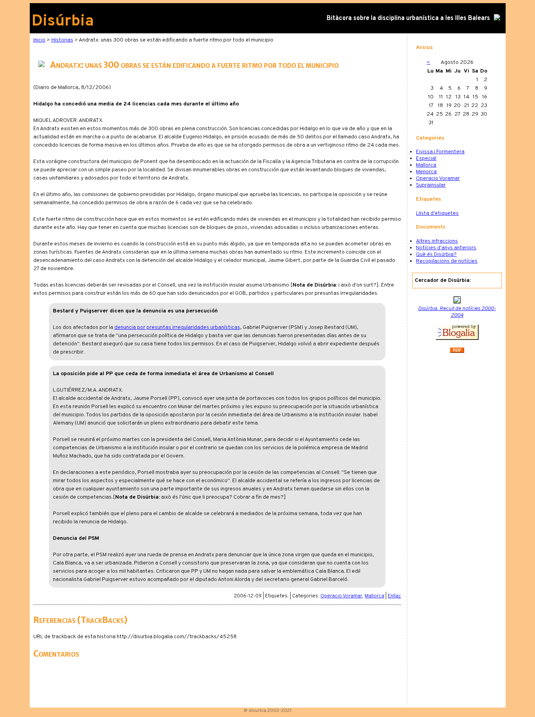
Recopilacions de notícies (446, 261)
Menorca (426, 172)
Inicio (39, 40)
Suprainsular (431, 185)
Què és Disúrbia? (436, 254)
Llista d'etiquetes (437, 213)
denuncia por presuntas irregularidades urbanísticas (177, 327)
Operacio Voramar (341, 596)
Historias (62, 40)
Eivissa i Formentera (440, 152)
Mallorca (374, 596)
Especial (426, 158)
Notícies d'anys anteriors (446, 248)
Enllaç (394, 596)
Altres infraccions (437, 241)
